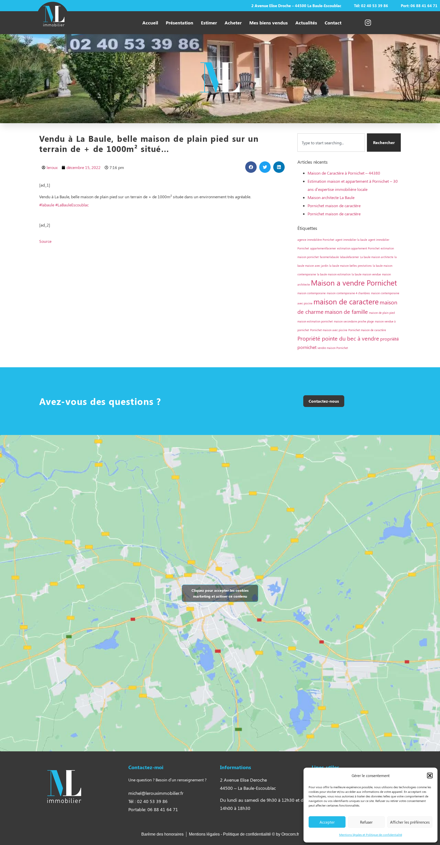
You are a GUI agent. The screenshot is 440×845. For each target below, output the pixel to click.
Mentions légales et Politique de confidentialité (370, 835)
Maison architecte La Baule (331, 197)
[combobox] (331, 142)
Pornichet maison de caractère (334, 205)
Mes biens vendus (268, 23)
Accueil (150, 23)
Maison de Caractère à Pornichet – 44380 (344, 173)
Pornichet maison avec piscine (328, 330)
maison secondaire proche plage (354, 321)
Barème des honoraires (162, 834)
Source (45, 241)
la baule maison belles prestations (350, 265)
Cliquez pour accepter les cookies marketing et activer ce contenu (220, 593)
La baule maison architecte (376, 257)
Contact (333, 23)
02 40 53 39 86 (374, 5)
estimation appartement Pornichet (358, 248)
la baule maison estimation (334, 274)
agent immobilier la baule (351, 240)
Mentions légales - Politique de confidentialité (230, 834)
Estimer (209, 23)
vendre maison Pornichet (333, 348)
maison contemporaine (311, 293)
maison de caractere (346, 301)
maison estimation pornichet (315, 321)
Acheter (233, 23)
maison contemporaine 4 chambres (348, 293)
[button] (429, 775)
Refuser (366, 822)
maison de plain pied (382, 313)
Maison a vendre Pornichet (354, 282)
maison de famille (346, 311)
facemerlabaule (329, 257)
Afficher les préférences (410, 822)
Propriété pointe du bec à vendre (338, 338)
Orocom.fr (290, 834)
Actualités (306, 23)
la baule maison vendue (366, 274)
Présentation (179, 23)
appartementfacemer (323, 248)
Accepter (327, 822)
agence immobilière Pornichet (315, 240)
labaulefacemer (349, 257)
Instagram (360, 23)
